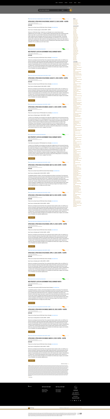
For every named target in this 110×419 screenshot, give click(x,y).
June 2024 (74, 56)
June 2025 (74, 43)
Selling (70, 2)
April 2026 (74, 32)
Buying (66, 2)
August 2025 (75, 41)
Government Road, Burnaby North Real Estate (36, 80)
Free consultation (58, 391)
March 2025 (75, 46)
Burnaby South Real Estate (36, 366)
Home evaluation (58, 390)
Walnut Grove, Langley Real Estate (56, 374)
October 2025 (75, 39)
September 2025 (75, 40)
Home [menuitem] (56, 2)
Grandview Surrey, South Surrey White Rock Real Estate (76, 116)
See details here (55, 27)
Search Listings (44, 391)
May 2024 (74, 57)
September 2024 (75, 53)
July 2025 (74, 42)
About (79, 2)
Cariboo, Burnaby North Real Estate (43, 366)
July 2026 (74, 29)
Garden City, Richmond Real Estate (63, 368)
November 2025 (75, 38)
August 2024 (75, 54)
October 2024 (75, 52)
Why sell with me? (58, 389)
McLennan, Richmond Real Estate (48, 370)
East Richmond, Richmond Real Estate (50, 367)
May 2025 (74, 44)
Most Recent (75, 27)
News (75, 2)
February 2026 (75, 34)
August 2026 (75, 28)
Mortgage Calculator (45, 390)
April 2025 (74, 45)
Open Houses (75, 22)
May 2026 (74, 31)
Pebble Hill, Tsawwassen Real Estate (53, 371)
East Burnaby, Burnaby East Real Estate (34, 367)
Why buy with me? (44, 389)
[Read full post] (48, 19)
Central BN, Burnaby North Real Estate (51, 366)
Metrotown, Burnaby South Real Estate (56, 370)
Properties (61, 2)
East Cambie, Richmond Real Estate (42, 367)
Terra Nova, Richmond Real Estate (59, 373)
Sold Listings (75, 24)
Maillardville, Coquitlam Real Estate (32, 370)
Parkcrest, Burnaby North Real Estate (45, 371)
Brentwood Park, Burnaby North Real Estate (35, 365)
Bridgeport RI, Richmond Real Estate (44, 365)
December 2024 (75, 50)
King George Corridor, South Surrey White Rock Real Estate (77, 130)
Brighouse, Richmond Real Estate (60, 365)
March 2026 (75, 33)
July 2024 (74, 55)
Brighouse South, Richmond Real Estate (52, 365)
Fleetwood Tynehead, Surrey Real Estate (37, 368)
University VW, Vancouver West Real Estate (48, 374)
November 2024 (75, 51)
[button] (72, 400)
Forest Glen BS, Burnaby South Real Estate (46, 368)
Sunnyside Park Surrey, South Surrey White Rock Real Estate (50, 373)
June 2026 (74, 30)
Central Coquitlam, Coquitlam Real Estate (60, 366)
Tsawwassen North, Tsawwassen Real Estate (38, 374)
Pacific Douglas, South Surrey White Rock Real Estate (35, 371)
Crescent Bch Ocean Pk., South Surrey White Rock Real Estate (77, 87)
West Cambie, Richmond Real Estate (64, 374)
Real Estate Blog (75, 23)
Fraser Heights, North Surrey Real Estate (55, 368)
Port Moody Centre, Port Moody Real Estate (61, 371)
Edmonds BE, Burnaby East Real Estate (58, 367)
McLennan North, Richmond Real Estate (40, 370)
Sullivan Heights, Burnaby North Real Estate (39, 373)
